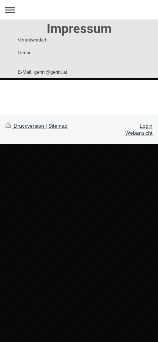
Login (146, 126)
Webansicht (138, 133)
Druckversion (29, 126)
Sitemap (58, 126)
